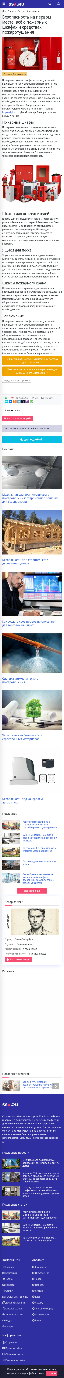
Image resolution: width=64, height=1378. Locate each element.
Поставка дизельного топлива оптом (39, 862)
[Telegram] (19, 401)
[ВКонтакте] (10, 401)
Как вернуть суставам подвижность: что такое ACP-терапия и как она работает (38, 1084)
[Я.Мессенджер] (6, 401)
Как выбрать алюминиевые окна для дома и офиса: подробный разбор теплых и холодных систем (38, 878)
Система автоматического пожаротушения (20, 680)
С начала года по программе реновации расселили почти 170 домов (40, 1163)
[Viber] (27, 401)
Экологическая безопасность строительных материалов (22, 737)
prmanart (48, 397)
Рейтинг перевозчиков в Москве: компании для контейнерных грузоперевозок (39, 824)
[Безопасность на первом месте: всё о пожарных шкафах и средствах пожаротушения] (32, 53)
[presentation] (8, 1086)
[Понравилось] (6, 398)
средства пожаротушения (17, 380)
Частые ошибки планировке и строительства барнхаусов (39, 849)
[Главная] (3, 11)
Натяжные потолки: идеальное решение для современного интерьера (32, 371)
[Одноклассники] (15, 401)
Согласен (51, 1373)
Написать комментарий (17, 418)
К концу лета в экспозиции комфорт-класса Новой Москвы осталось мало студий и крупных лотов (40, 1192)
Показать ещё (32, 890)
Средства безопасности (15, 74)
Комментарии (12, 410)
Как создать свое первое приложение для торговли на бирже (28, 623)
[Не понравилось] (12, 398)
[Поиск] (50, 4)
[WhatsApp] (31, 401)
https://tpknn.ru (10, 112)
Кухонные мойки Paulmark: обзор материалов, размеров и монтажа (39, 837)
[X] (23, 401)
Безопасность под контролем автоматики (22, 800)
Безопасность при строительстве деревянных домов (25, 561)
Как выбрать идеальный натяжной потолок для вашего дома (33, 360)
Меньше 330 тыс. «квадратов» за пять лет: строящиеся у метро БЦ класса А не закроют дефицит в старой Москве (40, 1177)
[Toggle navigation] (58, 4)
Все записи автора (19, 959)
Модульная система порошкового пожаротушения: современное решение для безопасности (30, 498)
